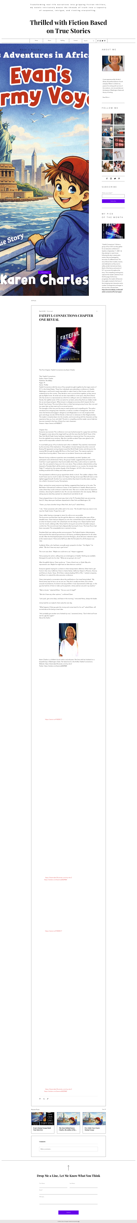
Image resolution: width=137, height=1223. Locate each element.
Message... (42, 1196)
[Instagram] (100, 41)
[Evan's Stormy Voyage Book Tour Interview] (42, 1118)
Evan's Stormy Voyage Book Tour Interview (42, 1129)
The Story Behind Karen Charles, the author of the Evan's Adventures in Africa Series (68, 1129)
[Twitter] (102, 41)
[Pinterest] (105, 41)
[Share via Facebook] (40, 1099)
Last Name (72, 1183)
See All (104, 1109)
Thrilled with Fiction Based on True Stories (68, 26)
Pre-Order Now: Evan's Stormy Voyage (92, 1129)
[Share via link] (47, 1099)
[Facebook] (98, 41)
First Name (42, 1183)
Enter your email (107, 193)
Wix (78, 1221)
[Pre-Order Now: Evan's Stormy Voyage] (94, 1118)
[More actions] (97, 311)
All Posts (33, 300)
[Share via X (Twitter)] (44, 1099)
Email (40, 1190)
